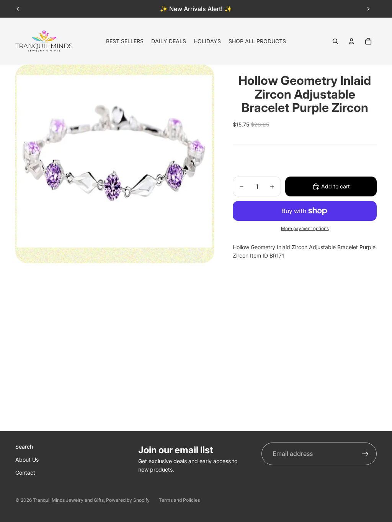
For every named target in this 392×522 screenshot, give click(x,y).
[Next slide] (368, 8)
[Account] (351, 41)
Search (24, 446)
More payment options (305, 228)
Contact (25, 472)
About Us (27, 459)
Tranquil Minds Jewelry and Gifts (68, 500)
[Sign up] (365, 454)
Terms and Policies (179, 500)
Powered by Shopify (128, 500)
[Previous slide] (18, 8)
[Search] (335, 41)
